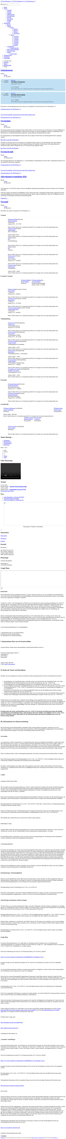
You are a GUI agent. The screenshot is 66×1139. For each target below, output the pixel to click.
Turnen (9, 52)
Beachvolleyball (14, 48)
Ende (5, 457)
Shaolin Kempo (11, 51)
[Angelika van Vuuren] (14, 369)
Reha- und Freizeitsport (13, 49)
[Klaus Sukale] (12, 289)
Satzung (9, 11)
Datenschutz (4, 535)
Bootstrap (3, 1137)
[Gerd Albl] (37, 417)
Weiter (5, 456)
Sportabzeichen (8, 55)
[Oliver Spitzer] (12, 426)
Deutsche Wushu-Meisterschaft (18, 486)
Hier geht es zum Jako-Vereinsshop (10, 140)
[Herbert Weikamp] (13, 219)
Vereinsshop (7, 58)
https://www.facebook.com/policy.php (10, 1127)
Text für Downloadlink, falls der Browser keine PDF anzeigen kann (18, 114)
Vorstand (9, 10)
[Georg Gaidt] (12, 332)
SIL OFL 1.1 (55, 1137)
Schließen (3, 1136)
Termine (9, 20)
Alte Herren (17, 33)
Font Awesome (41, 1137)
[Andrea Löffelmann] (9, 408)
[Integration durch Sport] (7, 491)
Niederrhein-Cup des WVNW (18, 489)
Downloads (10, 19)
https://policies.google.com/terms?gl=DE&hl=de (24, 1010)
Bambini (16, 45)
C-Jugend (16, 39)
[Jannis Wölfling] (25, 280)
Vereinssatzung (8, 443)
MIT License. (34, 1137)
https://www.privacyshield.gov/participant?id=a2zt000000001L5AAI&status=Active (22, 957)
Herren (12, 27)
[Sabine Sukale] (12, 228)
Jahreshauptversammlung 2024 (13, 177)
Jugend (12, 35)
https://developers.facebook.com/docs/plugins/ (12, 1085)
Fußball (9, 26)
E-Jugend (16, 42)
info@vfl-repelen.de (10, 664)
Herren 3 (16, 32)
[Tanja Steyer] (12, 256)
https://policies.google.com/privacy (9, 1028)
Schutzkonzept (11, 16)
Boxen (8, 24)
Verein (5, 8)
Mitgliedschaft (10, 14)
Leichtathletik (10, 46)
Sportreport (7, 56)
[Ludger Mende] (12, 360)
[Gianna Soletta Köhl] (14, 308)
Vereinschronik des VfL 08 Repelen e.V (11, 165)
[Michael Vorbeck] (29, 417)
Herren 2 (16, 30)
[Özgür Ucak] (12, 323)
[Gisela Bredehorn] (37, 280)
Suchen (2, 4)
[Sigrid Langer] (12, 265)
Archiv (9, 21)
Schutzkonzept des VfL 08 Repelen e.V (11, 109)
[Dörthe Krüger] (58, 408)
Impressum (6, 444)
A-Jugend (16, 36)
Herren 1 (16, 29)
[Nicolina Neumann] (13, 393)
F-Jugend (16, 43)
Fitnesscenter (13, 53)
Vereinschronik (7, 152)
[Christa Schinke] (12, 341)
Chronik (9, 13)
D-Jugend (16, 40)
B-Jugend (16, 37)
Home (5, 7)
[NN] (9, 238)
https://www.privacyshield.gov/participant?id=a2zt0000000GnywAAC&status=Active (23, 1060)
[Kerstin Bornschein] (13, 384)
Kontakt (9, 17)
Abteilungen (7, 23)
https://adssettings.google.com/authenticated (12, 1022)
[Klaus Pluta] (11, 350)
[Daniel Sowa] (12, 298)
